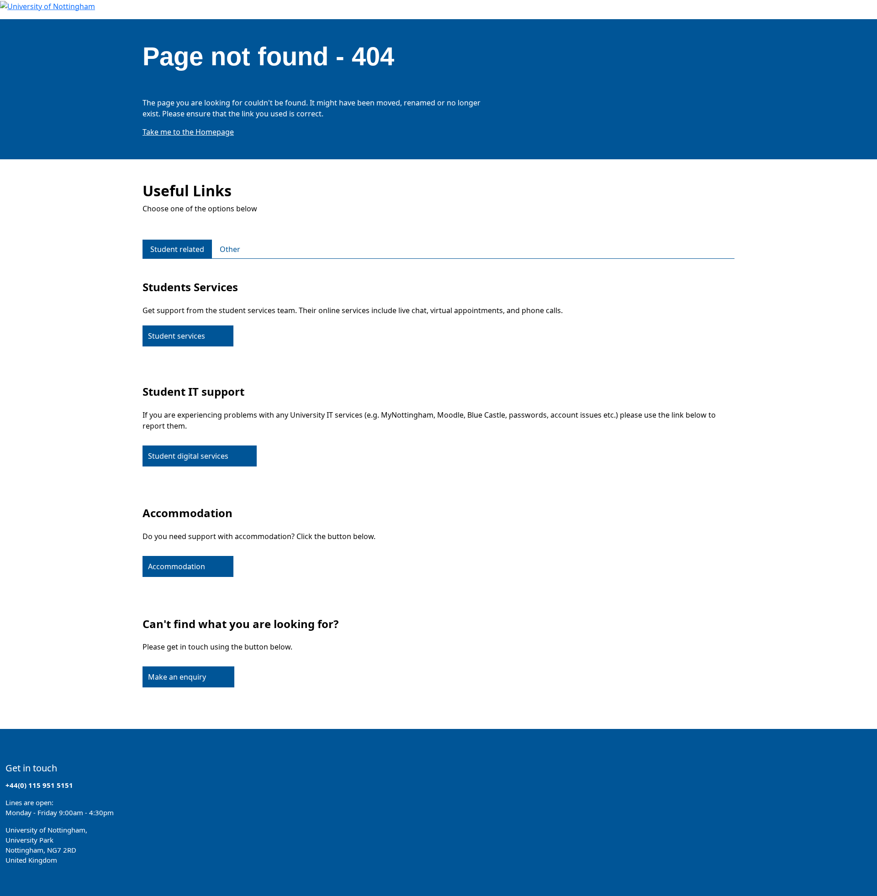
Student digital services (188, 456)
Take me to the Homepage (188, 132)
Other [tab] (230, 249)
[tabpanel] (438, 482)
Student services (176, 336)
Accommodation (176, 566)
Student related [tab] (177, 249)
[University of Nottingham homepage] (47, 5)
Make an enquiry (177, 677)
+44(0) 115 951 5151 (39, 785)
